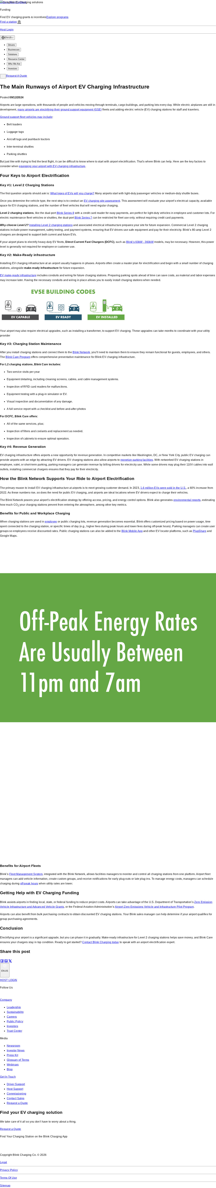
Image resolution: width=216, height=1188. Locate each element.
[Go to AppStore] (10, 1147)
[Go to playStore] (35, 1147)
